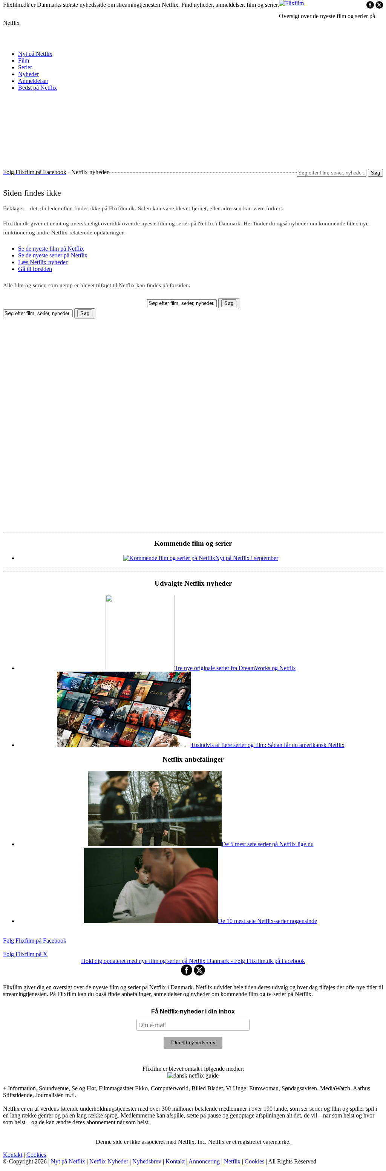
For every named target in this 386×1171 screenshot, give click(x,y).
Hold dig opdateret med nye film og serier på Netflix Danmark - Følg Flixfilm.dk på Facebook (193, 961)
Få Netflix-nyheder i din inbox (193, 1011)
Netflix (232, 1161)
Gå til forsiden (35, 269)
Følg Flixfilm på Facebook (34, 940)
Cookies (36, 1154)
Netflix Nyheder (108, 1161)
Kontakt (12, 1154)
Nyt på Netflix (35, 54)
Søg (375, 173)
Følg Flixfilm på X (25, 954)
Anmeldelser (33, 81)
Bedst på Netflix (37, 87)
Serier (25, 67)
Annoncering (204, 1161)
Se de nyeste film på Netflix (51, 248)
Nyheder (28, 74)
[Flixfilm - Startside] (291, 3)
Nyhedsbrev (147, 1161)
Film (23, 60)
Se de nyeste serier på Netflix (52, 255)
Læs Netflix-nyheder (42, 262)
